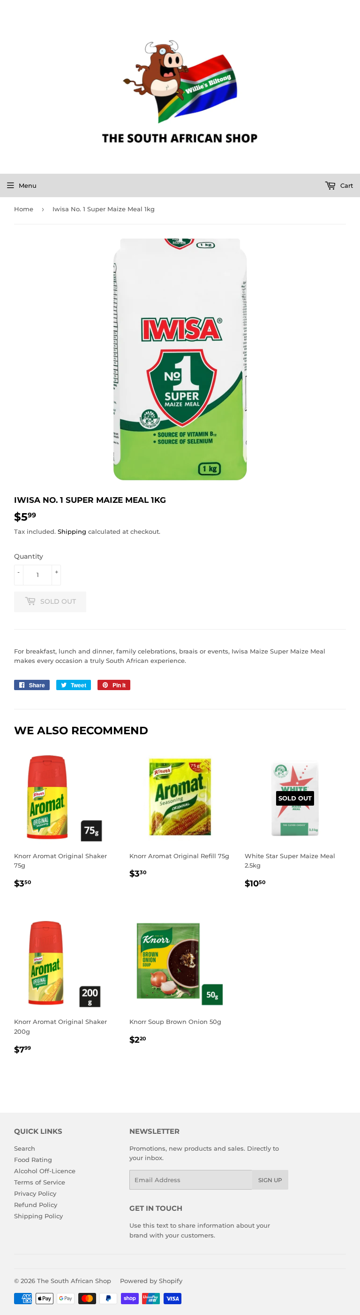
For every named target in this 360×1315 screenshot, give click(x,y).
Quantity (28, 556)
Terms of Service (39, 1182)
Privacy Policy (35, 1193)
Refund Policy (35, 1204)
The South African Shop (74, 1280)
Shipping (72, 531)
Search (24, 1148)
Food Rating (33, 1159)
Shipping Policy (38, 1216)
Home (23, 209)
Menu (28, 185)
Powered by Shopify (151, 1280)
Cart (345, 185)
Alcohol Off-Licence (44, 1171)
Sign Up (270, 1180)
